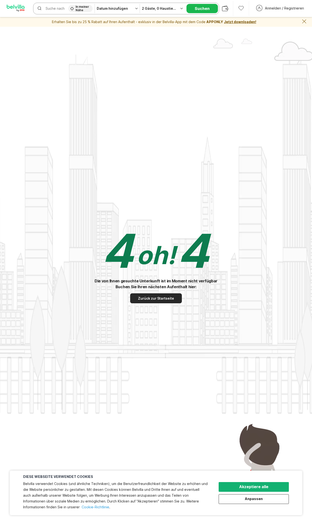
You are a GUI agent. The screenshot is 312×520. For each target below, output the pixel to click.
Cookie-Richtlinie (95, 507)
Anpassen (254, 499)
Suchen (202, 8)
